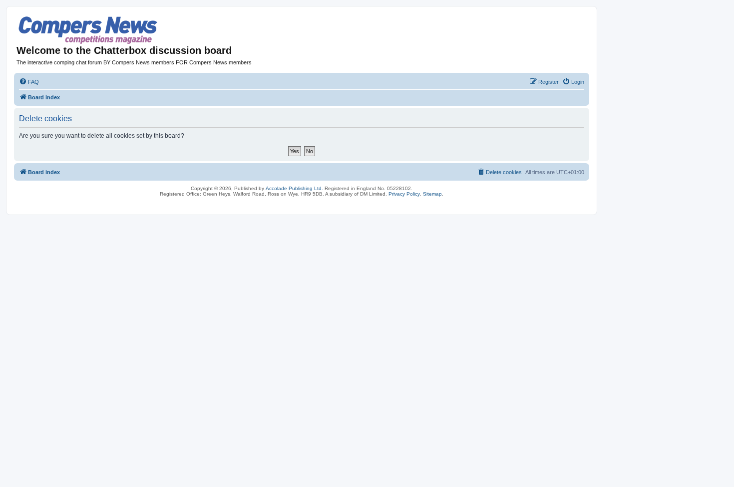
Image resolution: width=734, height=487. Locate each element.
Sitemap (432, 194)
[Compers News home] (88, 30)
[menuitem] (29, 82)
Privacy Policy (404, 194)
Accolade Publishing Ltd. (294, 188)
